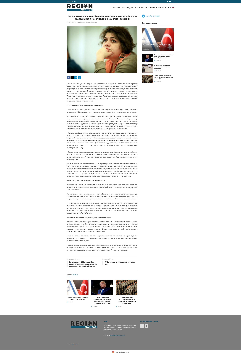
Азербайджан (128, 8)
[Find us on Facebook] (167, 1)
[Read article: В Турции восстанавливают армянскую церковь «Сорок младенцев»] (147, 68)
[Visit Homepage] (80, 7)
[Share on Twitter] (72, 77)
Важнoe (88, 22)
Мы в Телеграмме (153, 16)
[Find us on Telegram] (170, 1)
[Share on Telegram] (79, 77)
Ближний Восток (163, 8)
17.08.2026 (95, 306)
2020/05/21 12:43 (71, 22)
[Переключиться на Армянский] (173, 7)
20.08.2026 (70, 302)
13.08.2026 (158, 70)
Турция (144, 8)
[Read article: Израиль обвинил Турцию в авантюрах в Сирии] (77, 287)
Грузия (152, 8)
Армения (116, 8)
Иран (137, 8)
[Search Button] (173, 1)
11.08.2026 (119, 306)
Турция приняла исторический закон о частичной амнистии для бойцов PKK (127, 300)
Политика (94, 22)
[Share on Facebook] (68, 77)
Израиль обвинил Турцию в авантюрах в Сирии (77, 298)
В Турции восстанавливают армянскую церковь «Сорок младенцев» (162, 66)
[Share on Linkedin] (75, 77)
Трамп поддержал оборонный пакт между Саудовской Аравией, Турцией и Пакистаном (102, 300)
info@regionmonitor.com (117, 335)
